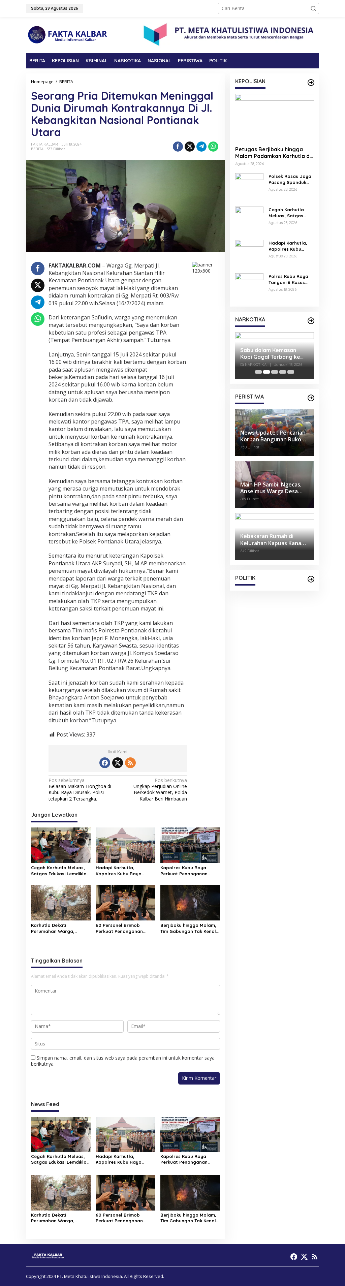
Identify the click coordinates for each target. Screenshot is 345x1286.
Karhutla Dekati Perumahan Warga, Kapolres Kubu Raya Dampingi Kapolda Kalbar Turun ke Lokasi (60, 928)
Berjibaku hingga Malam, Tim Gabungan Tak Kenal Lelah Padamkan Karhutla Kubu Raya (189, 928)
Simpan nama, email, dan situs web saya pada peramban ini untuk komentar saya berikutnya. (123, 1061)
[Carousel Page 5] (290, 372)
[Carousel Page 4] (282, 372)
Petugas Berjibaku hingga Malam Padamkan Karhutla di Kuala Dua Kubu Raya (273, 153)
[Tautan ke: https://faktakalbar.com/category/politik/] (311, 579)
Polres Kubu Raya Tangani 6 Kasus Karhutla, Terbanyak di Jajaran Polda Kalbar (288, 279)
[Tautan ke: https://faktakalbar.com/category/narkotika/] (311, 321)
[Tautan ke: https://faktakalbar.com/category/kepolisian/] (311, 83)
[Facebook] (104, 762)
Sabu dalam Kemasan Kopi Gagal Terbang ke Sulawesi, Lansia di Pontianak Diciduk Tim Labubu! (270, 354)
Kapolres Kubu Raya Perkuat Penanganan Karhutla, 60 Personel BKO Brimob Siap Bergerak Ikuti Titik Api (190, 871)
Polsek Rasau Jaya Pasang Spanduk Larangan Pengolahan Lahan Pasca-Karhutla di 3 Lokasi (291, 179)
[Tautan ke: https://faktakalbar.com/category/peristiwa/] (311, 398)
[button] (313, 8)
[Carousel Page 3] (274, 372)
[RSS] (130, 762)
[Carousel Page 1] (258, 372)
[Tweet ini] (190, 147)
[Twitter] (117, 762)
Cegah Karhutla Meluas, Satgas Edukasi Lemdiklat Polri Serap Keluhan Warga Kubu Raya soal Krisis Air (60, 871)
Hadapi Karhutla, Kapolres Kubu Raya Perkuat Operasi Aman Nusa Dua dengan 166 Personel (121, 871)
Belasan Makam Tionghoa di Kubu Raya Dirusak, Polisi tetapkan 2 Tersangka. (80, 789)
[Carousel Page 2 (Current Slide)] (266, 372)
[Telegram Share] (201, 147)
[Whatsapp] (213, 147)
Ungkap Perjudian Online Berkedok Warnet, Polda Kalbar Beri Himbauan (160, 789)
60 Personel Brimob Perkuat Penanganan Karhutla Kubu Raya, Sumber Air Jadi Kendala (123, 928)
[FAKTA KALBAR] (68, 34)
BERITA (37, 149)
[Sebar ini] (178, 147)
